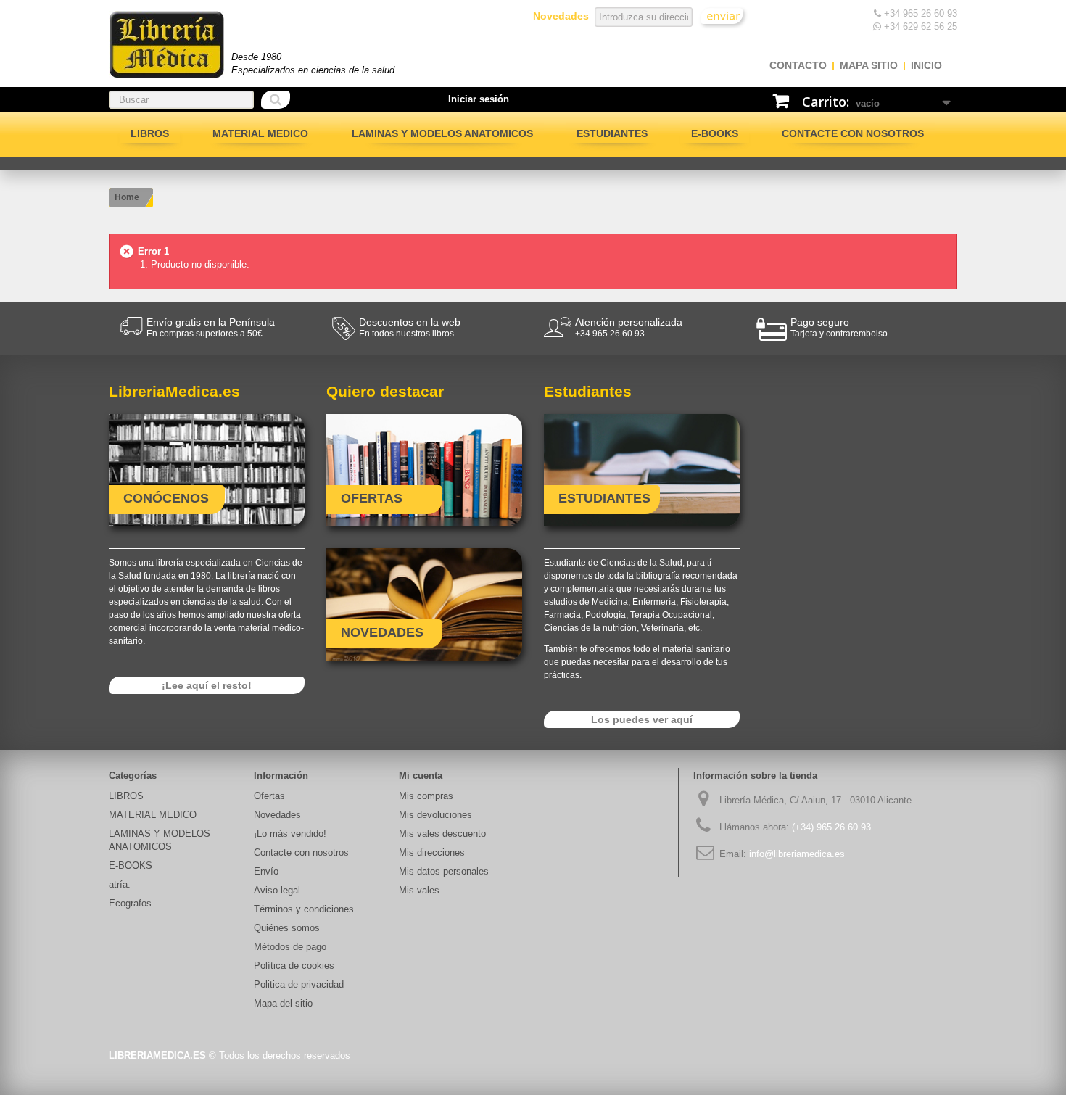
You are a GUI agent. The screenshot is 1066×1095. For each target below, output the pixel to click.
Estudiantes (612, 133)
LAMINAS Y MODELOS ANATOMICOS (442, 133)
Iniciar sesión (478, 99)
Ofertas (269, 795)
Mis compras (426, 795)
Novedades (277, 814)
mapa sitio (869, 65)
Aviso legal (277, 890)
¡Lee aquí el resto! (207, 685)
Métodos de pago (290, 946)
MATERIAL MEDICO (260, 133)
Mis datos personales (444, 871)
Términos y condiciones (304, 909)
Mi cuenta (420, 775)
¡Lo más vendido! (290, 833)
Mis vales (419, 890)
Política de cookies (294, 965)
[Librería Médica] (166, 44)
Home (127, 197)
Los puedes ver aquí (642, 719)
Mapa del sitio (283, 1003)
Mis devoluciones (435, 814)
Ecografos (130, 903)
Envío (266, 871)
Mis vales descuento (442, 833)
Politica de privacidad (299, 984)
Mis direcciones (432, 852)
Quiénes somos (287, 927)
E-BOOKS (714, 133)
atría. (120, 884)
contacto (798, 65)
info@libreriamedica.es (797, 853)
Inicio (926, 65)
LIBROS (150, 133)
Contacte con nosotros (853, 133)
